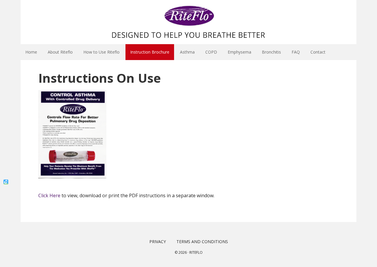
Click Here (49, 195)
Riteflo (196, 252)
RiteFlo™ (188, 22)
